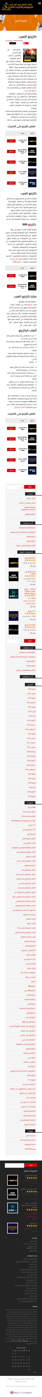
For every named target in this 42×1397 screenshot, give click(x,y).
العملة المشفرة (30, 507)
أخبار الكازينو (31, 834)
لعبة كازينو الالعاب (29, 1115)
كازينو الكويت (30, 541)
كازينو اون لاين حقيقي (27, 1035)
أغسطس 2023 (30, 729)
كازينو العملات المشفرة (27, 527)
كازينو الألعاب (30, 536)
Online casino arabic (28, 816)
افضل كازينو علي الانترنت (27, 502)
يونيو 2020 (31, 778)
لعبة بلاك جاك (30, 1097)
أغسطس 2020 (30, 769)
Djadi (17, 41)
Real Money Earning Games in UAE (23, 820)
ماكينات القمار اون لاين (27, 1120)
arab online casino (9, 1310)
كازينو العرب (31, 1003)
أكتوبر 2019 (31, 791)
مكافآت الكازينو (30, 1124)
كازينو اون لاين (9, 41)
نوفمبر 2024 (31, 702)
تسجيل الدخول (30, 1135)
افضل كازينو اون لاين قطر (26, 887)
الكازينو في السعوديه (28, 950)
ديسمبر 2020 (30, 751)
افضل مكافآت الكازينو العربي (25, 901)
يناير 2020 (32, 787)
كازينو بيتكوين (30, 514)
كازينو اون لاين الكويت (27, 1030)
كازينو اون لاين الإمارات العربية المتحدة (22, 1026)
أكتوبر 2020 (31, 760)
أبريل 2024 (31, 711)
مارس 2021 (31, 747)
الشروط (18, 1381)
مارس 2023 (31, 738)
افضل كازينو (31, 498)
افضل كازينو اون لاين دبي (26, 883)
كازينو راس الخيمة (29, 1053)
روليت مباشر (31, 968)
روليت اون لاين (17, 258)
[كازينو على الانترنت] (17, 10)
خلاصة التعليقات (29, 1144)
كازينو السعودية (29, 999)
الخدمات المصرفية (28, 509)
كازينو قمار (31, 1066)
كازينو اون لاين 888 (28, 1021)
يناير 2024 (32, 715)
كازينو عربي (31, 1057)
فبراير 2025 (31, 698)
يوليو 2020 (31, 773)
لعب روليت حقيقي (29, 1343)
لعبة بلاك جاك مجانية (28, 1106)
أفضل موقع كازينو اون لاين (26, 852)
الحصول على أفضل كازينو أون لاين (24, 910)
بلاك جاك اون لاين (29, 959)
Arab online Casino (31, 1282)
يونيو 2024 (31, 706)
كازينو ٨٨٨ (31, 1079)
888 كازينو (31, 807)
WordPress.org (30, 1149)
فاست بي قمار (30, 977)
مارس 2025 (31, 693)
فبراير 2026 (31, 689)
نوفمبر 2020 (31, 756)
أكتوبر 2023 (31, 720)
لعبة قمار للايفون (29, 1111)
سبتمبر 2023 (31, 724)
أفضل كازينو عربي (29, 843)
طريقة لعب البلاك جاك (28, 972)
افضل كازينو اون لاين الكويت (25, 878)
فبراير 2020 (31, 782)
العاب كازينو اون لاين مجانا (26, 927)
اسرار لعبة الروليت (29, 865)
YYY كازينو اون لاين (29, 829)
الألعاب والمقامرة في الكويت (25, 545)
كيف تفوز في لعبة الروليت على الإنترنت (22, 1088)
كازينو (33, 981)
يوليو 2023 (31, 733)
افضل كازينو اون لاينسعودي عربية (23, 896)
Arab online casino (29, 811)
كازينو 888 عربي (29, 990)
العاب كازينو (31, 923)
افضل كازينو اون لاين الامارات (25, 874)
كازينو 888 (17, 261)
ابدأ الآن (11, 141)
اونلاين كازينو (30, 954)
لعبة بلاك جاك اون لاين (27, 1102)
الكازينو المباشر (30, 945)
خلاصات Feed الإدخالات (27, 1140)
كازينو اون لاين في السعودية (25, 1044)
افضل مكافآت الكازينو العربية (25, 905)
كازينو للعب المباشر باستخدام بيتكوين (22, 532)
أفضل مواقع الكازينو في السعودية (23, 847)
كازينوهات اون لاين (28, 1084)
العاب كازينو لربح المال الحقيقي (24, 932)
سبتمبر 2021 (31, 742)
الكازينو (30, 304)
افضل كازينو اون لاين (28, 869)
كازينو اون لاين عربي (28, 1039)
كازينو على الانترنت (29, 1061)
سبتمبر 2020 (31, 765)
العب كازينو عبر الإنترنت (27, 936)
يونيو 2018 (31, 796)
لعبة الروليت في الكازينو (27, 1093)
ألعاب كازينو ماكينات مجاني (25, 860)
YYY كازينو (31, 825)
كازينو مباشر (31, 1075)
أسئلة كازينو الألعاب (28, 838)
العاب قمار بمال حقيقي (12, 1323)
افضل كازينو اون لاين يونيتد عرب (24, 892)
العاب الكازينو (30, 918)
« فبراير (35, 1372)
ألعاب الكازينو (19, 407)
